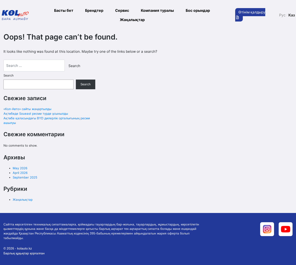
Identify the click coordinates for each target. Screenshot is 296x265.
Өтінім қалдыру (251, 12)
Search (8, 75)
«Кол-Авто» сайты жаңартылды (27, 109)
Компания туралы (157, 10)
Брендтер (94, 10)
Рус (282, 15)
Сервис (122, 10)
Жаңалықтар (132, 19)
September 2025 (25, 177)
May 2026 (20, 168)
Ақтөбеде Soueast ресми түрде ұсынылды (35, 113)
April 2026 (20, 173)
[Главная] (15, 15)
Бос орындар (198, 10)
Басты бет (63, 10)
